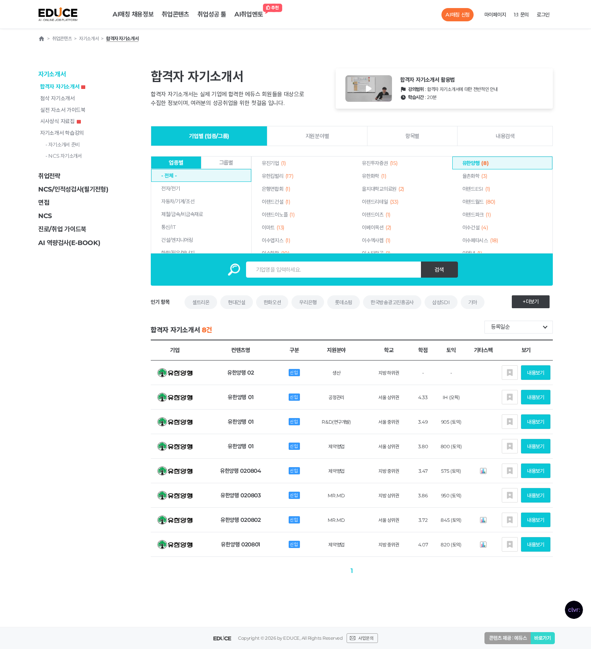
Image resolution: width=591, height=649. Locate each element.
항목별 (412, 136)
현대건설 (236, 302)
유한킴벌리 (277, 176)
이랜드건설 (276, 201)
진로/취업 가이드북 (62, 229)
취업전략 (49, 176)
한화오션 (272, 302)
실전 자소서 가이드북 (63, 110)
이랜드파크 (476, 214)
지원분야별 (317, 136)
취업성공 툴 (211, 14)
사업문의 (365, 638)
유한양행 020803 (240, 495)
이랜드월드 (478, 201)
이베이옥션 (376, 227)
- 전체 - (168, 175)
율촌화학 (474, 176)
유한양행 (475, 163)
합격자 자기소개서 (59, 86)
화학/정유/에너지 (177, 252)
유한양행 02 (240, 372)
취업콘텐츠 (175, 14)
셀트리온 (200, 302)
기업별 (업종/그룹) (209, 136)
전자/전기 (170, 188)
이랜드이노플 (278, 214)
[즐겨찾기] (510, 372)
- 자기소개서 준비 (62, 144)
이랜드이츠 (376, 214)
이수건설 (475, 227)
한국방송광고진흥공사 (392, 302)
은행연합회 (276, 188)
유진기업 (274, 163)
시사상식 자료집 (57, 121)
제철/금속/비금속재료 (182, 214)
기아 (472, 302)
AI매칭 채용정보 (133, 14)
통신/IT (168, 227)
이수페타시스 (480, 240)
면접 (43, 202)
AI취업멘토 (248, 14)
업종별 (176, 162)
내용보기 (535, 372)
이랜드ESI (476, 188)
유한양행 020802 (240, 519)
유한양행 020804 (240, 470)
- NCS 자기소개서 (63, 155)
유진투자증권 (379, 163)
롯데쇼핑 (343, 302)
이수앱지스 (276, 240)
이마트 (273, 227)
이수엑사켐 (376, 240)
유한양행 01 (240, 397)
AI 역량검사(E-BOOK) (69, 243)
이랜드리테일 (380, 201)
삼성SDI (441, 302)
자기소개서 (52, 74)
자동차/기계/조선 (177, 201)
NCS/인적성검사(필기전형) (73, 189)
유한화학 (374, 176)
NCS (45, 216)
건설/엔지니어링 (177, 240)
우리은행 (307, 302)
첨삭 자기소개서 (57, 98)
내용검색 (505, 136)
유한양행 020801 (240, 544)
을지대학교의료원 (383, 188)
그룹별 (226, 162)
